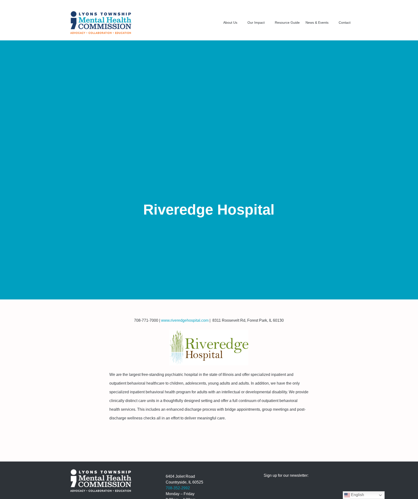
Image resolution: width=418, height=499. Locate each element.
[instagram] (333, 4)
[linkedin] (341, 4)
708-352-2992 (178, 488)
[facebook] (325, 4)
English (357, 495)
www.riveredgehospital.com (184, 320)
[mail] (349, 4)
